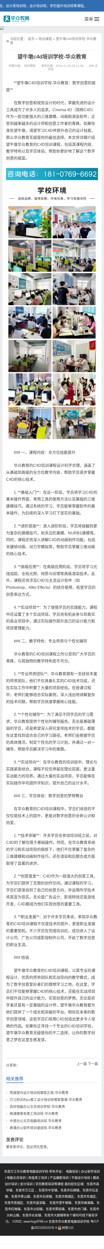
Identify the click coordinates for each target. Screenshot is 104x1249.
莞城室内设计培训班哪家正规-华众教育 (39, 1093)
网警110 (67, 1228)
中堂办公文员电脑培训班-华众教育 (36, 1121)
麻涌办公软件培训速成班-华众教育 (36, 1128)
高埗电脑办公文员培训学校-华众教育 (37, 1106)
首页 (31, 39)
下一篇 (93, 1064)
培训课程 (45, 39)
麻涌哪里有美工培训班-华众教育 (34, 1113)
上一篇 (82, 1064)
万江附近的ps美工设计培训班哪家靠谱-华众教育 (46, 1100)
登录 (43, 1147)
